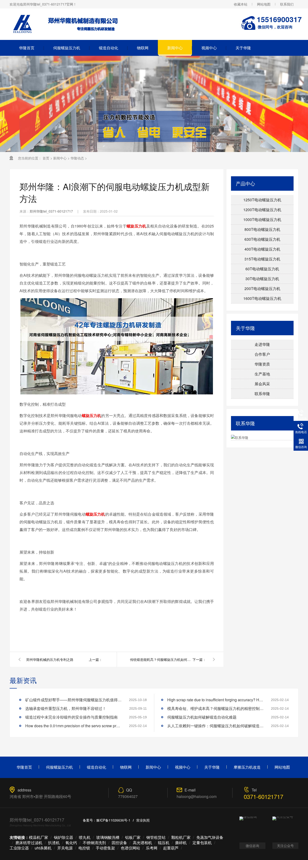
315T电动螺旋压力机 (262, 259)
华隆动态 (77, 158)
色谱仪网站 (130, 848)
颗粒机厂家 (181, 837)
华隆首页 (26, 48)
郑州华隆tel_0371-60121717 (51, 211)
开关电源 (65, 848)
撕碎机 (181, 842)
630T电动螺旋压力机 (262, 239)
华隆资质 (262, 364)
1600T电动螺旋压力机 (262, 298)
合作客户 (262, 354)
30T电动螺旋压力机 (262, 278)
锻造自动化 (108, 48)
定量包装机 (202, 842)
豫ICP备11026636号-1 (113, 820)
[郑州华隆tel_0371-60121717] (70, 34)
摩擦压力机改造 (247, 767)
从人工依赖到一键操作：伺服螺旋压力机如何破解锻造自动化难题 (215, 725)
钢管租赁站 (156, 837)
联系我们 (287, 4)
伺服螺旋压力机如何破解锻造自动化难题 (202, 717)
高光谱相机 (142, 842)
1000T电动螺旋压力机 (262, 219)
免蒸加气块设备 (209, 837)
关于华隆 (243, 48)
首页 (46, 158)
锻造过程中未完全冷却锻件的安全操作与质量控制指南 (71, 717)
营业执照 (143, 820)
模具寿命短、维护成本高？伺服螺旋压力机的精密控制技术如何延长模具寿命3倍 (215, 708)
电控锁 (84, 848)
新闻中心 (175, 48)
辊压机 (163, 842)
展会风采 (262, 383)
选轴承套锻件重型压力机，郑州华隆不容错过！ (65, 708)
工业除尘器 (19, 848)
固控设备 (119, 842)
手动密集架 (105, 848)
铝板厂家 (133, 837)
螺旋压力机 (136, 226)
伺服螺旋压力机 (66, 48)
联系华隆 (262, 393)
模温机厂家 (38, 837)
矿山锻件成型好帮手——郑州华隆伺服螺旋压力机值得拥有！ (73, 699)
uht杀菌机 (43, 848)
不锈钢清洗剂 (94, 842)
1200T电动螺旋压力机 (262, 209)
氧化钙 (71, 842)
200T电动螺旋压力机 (262, 288)
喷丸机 (84, 837)
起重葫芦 (171, 848)
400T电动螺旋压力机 (262, 249)
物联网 (142, 48)
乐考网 (151, 848)
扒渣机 (54, 842)
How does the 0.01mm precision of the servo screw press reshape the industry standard (73, 725)
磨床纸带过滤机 (28, 842)
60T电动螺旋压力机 (262, 269)
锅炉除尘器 (63, 837)
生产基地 (262, 374)
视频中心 (209, 48)
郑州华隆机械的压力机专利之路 (49, 659)
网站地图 (263, 4)
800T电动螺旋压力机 (262, 229)
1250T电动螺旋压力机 (262, 199)
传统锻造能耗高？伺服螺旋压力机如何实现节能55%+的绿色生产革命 (161, 659)
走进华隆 (262, 344)
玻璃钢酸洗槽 (107, 837)
